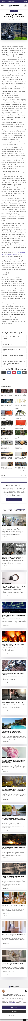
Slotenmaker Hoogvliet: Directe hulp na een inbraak (6, 427)
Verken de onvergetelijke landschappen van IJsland (13, 616)
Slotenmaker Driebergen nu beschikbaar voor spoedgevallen (7, 405)
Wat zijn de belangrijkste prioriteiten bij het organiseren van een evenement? (13, 790)
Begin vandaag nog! (14, 485)
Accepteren (14, 1007)
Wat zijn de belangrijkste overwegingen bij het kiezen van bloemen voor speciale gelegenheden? (14, 761)
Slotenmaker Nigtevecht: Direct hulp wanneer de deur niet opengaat (20, 427)
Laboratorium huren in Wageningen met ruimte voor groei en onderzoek (14, 528)
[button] (25, 991)
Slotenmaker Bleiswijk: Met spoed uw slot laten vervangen (7, 417)
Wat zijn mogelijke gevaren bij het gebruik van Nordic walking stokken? (14, 363)
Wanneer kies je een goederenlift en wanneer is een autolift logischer (12, 557)
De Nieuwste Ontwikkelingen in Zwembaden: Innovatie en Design (12, 732)
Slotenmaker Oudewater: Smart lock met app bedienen (20, 459)
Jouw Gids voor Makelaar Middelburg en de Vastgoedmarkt (13, 935)
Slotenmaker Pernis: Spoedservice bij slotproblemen (6, 437)
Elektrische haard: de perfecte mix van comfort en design (13, 645)
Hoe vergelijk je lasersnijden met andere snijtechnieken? (13, 848)
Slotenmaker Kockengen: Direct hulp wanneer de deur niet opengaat (20, 395)
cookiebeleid (12, 1002)
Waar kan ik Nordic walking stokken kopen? (14, 356)
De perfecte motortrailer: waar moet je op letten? (13, 674)
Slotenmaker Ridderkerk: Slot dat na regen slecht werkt (7, 459)
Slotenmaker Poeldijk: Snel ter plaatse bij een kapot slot (20, 437)
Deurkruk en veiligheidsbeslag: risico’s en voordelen (7, 469)
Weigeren (14, 1011)
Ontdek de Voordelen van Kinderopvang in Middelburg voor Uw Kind (13, 877)
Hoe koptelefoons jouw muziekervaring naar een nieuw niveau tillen (13, 586)
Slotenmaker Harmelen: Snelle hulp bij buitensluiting (20, 417)
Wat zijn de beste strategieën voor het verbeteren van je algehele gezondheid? (13, 819)
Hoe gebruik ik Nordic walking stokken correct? (14, 350)
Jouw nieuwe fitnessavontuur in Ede (12, 702)
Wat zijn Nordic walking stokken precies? (14, 337)
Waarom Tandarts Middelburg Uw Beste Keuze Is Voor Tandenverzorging (13, 964)
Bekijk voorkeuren (14, 1015)
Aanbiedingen (14, 10)
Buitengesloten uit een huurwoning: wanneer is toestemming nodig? (20, 469)
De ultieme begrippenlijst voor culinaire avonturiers (13, 906)
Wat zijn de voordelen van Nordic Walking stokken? (14, 343)
